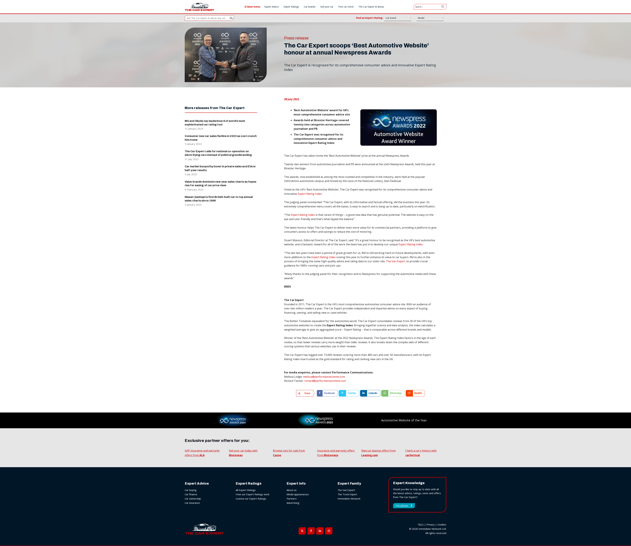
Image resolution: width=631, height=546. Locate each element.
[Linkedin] (320, 531)
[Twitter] (302, 531)
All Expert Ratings (246, 490)
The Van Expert (395, 261)
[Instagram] (328, 531)
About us (292, 490)
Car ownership (193, 498)
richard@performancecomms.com (325, 381)
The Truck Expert (347, 494)
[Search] (442, 7)
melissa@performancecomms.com (324, 377)
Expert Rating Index (310, 194)
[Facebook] (311, 531)
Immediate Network (349, 498)
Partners (292, 498)
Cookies (441, 524)
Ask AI (231, 18)
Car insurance (192, 502)
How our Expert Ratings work (252, 494)
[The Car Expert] (199, 6)
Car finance (191, 494)
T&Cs (420, 524)
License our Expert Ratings (251, 498)
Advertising (293, 502)
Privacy (430, 524)
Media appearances (298, 494)
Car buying (191, 490)
